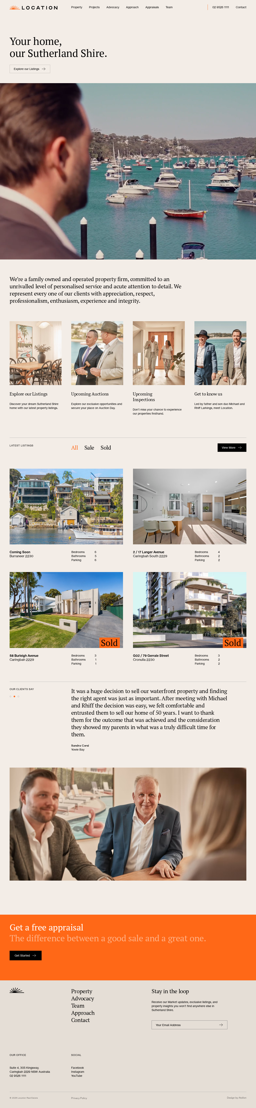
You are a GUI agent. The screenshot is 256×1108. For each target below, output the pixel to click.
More (228, 447)
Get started (22, 955)
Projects (94, 7)
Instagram (77, 1071)
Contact (241, 7)
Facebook (77, 1067)
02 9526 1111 (220, 7)
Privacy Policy (79, 1098)
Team (169, 7)
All (74, 447)
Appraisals (152, 7)
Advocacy (112, 7)
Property (76, 7)
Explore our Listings (26, 69)
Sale (89, 447)
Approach (132, 7)
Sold (106, 447)
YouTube (76, 1075)
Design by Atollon (236, 1097)
